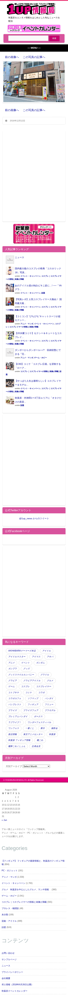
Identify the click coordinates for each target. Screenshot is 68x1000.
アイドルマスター (16, 657)
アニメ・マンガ (26, 324)
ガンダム (40, 663)
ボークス (38, 716)
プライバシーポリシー (12, 972)
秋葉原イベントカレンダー (14, 991)
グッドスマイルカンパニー (21, 675)
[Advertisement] (34, 178)
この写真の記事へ (34, 57)
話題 (43, 293)
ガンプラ (12, 668)
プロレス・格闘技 (10, 908)
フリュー (49, 704)
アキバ (50, 657)
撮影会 (54, 728)
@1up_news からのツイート (34, 518)
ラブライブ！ (14, 722)
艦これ (40, 740)
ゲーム (11, 686)
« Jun (4, 820)
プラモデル (50, 710)
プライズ (12, 710)
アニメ (11, 663)
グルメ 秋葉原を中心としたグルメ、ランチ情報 (26, 889)
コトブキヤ (13, 692)
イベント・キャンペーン (30, 276)
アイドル (46, 651)
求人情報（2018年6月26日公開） (17, 984)
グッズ (26, 668)
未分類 (5, 915)
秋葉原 (52, 734)
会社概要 (6, 978)
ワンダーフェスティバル (39, 722)
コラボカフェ (14, 698)
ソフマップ (33, 698)
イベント (25, 663)
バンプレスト (14, 704)
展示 (42, 728)
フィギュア (33, 704)
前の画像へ (12, 57)
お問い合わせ (8, 953)
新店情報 (12, 734)
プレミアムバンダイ (18, 716)
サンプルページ (9, 959)
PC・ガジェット (9, 870)
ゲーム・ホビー (40, 358)
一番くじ (29, 728)
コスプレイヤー (43, 686)
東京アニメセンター (33, 734)
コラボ (41, 692)
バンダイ (49, 698)
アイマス (36, 657)
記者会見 (36, 746)
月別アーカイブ (14, 766)
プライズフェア (30, 710)
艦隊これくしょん (16, 746)
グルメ (50, 680)
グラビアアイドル (31, 680)
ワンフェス (13, 728)
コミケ (28, 692)
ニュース (19, 257)
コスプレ (25, 686)
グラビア (12, 680)
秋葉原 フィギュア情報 (19, 740)
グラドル (44, 675)
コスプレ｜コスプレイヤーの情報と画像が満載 (39, 371)
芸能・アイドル (9, 921)
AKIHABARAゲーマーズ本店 (22, 651)
